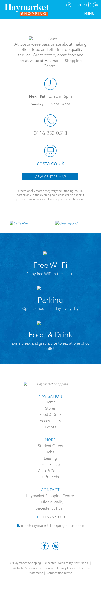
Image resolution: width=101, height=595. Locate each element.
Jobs (50, 452)
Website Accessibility (27, 568)
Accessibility (50, 420)
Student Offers (50, 445)
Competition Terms (59, 573)
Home (50, 402)
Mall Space (50, 464)
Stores (50, 408)
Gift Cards (50, 477)
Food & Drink (50, 414)
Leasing (50, 458)
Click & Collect (50, 470)
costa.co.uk (50, 163)
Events (50, 427)
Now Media (80, 563)
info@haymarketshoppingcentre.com (52, 525)
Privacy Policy (66, 568)
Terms (49, 568)
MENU (89, 13)
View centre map (50, 177)
